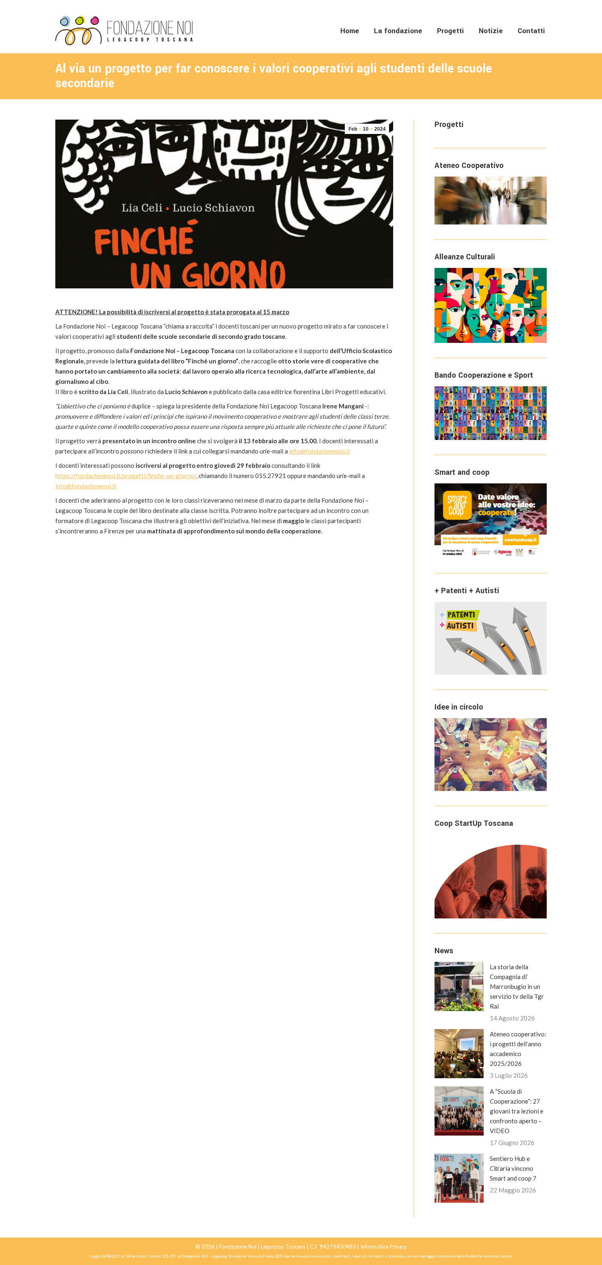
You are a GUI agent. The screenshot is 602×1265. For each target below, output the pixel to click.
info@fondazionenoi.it (319, 451)
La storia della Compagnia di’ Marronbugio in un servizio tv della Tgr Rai (517, 986)
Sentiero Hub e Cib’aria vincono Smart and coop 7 (513, 1168)
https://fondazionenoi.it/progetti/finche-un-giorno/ (125, 475)
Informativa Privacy (383, 1246)
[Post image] (459, 986)
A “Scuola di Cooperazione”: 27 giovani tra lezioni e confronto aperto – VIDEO (516, 1111)
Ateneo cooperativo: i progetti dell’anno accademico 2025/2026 (518, 1048)
